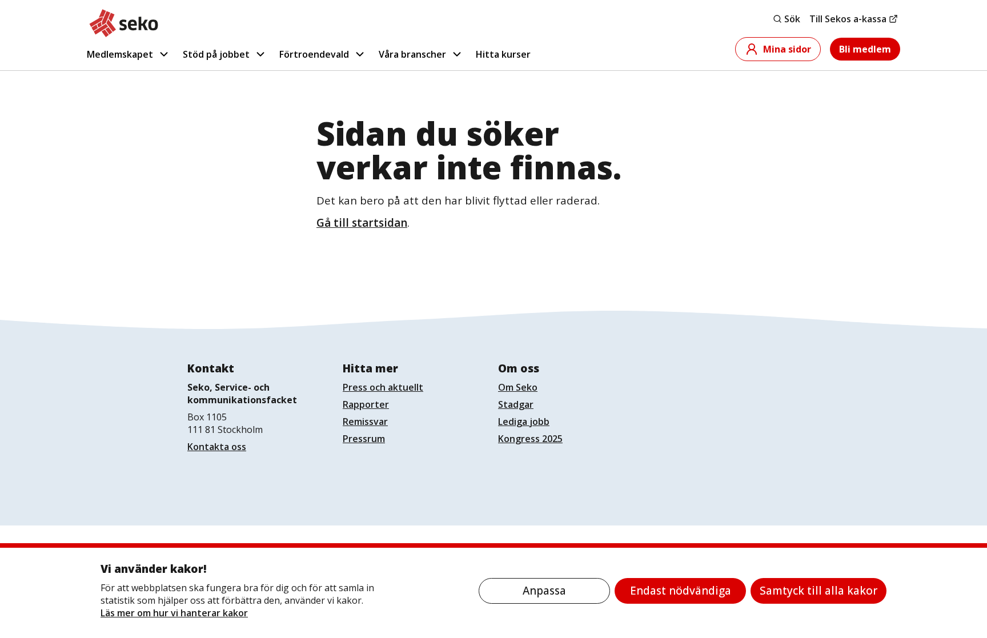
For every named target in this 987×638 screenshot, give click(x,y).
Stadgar (515, 404)
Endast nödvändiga (680, 590)
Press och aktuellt (383, 387)
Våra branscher (412, 54)
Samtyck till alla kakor (818, 590)
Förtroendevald (314, 54)
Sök (792, 19)
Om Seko (517, 387)
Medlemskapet (120, 54)
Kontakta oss (216, 446)
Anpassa (544, 590)
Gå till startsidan (361, 222)
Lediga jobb (523, 421)
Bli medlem (865, 49)
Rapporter (366, 404)
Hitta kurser (503, 54)
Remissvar (365, 421)
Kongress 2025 (530, 438)
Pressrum (364, 438)
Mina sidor (787, 49)
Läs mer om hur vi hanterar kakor (174, 613)
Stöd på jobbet (216, 54)
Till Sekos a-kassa (847, 19)
